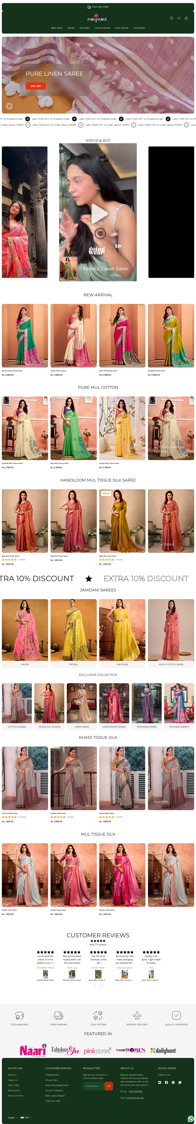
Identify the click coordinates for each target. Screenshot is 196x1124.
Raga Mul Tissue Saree (10, 556)
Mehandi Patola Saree (156, 370)
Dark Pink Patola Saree (108, 370)
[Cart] (186, 18)
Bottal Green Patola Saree (12, 370)
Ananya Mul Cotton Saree (109, 463)
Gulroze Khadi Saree (9, 813)
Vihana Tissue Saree (107, 910)
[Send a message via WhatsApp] (190, 1118)
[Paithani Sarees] (179, 706)
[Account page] (179, 18)
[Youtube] (173, 1082)
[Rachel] (74, 633)
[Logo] (98, 18)
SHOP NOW (36, 89)
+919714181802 (135, 1091)
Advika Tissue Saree (58, 910)
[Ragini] (25, 633)
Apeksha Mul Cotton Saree (12, 463)
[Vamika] (171, 875)
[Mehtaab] (122, 633)
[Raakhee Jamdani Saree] (151, 974)
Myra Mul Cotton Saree (60, 463)
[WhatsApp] (180, 1082)
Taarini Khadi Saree (106, 813)
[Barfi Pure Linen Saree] (125, 974)
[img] (98, 941)
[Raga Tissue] (171, 521)
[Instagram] (159, 1082)
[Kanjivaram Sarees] (114, 706)
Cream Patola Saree (58, 370)
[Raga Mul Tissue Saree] (72, 974)
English (11, 1117)
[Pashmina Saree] (147, 706)
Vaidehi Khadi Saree (58, 813)
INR (27, 1117)
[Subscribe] (108, 1086)
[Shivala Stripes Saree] (45, 974)
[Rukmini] (171, 778)
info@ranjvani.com (135, 1098)
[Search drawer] (171, 18)
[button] (98, 212)
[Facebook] (166, 1082)
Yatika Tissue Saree (9, 910)
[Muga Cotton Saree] (171, 633)
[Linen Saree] (82, 706)
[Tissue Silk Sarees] (49, 706)
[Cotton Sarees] (17, 706)
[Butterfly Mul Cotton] (171, 428)
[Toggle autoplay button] (9, 106)
